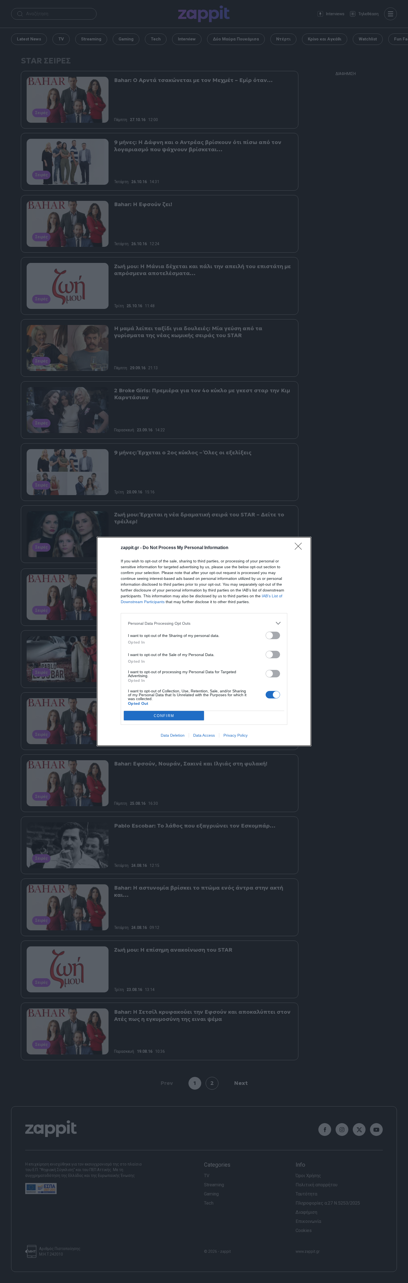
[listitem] (204, 623)
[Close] (300, 548)
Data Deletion (173, 735)
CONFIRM (164, 716)
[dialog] (204, 641)
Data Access (204, 735)
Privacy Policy (235, 735)
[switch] (273, 635)
